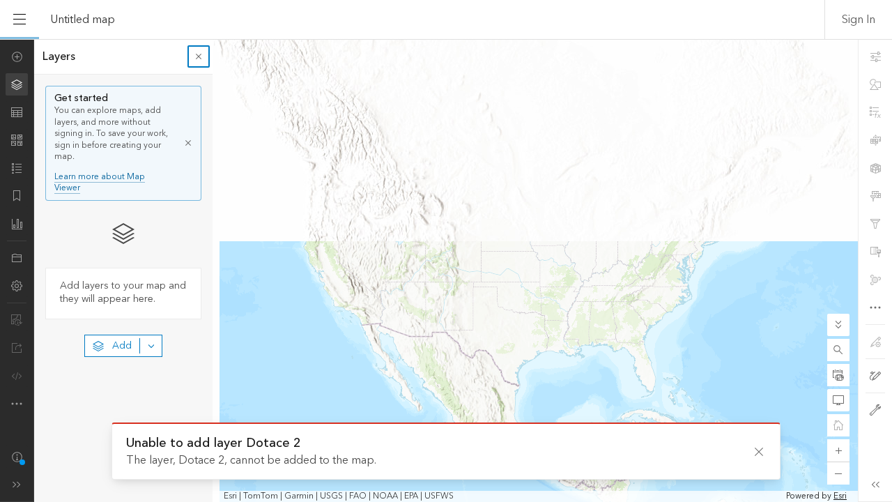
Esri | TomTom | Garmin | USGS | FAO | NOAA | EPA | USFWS (339, 496)
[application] (446, 270)
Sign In (858, 19)
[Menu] (19, 19)
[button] (838, 350)
